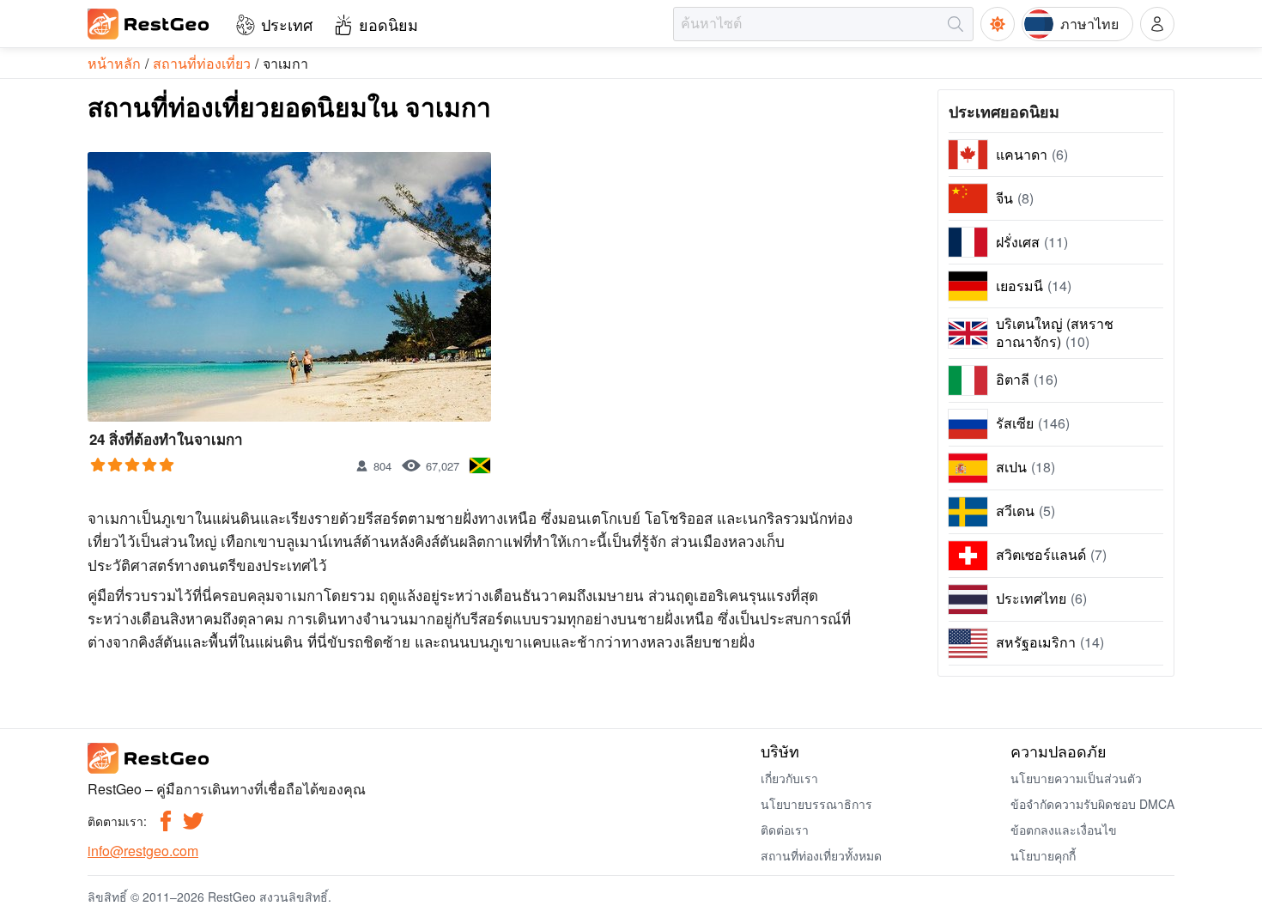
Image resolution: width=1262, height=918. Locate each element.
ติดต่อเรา (785, 829)
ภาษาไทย (1089, 23)
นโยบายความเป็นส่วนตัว (1076, 778)
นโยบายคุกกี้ (1043, 855)
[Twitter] (193, 821)
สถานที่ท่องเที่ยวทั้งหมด (821, 855)
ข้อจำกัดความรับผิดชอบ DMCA (1092, 803)
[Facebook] (165, 821)
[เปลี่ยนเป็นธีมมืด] (997, 24)
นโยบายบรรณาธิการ (816, 803)
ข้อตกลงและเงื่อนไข (1063, 829)
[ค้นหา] (955, 24)
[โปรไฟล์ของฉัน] (1157, 24)
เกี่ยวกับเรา (789, 778)
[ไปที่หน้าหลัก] (149, 24)
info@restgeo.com (143, 850)
